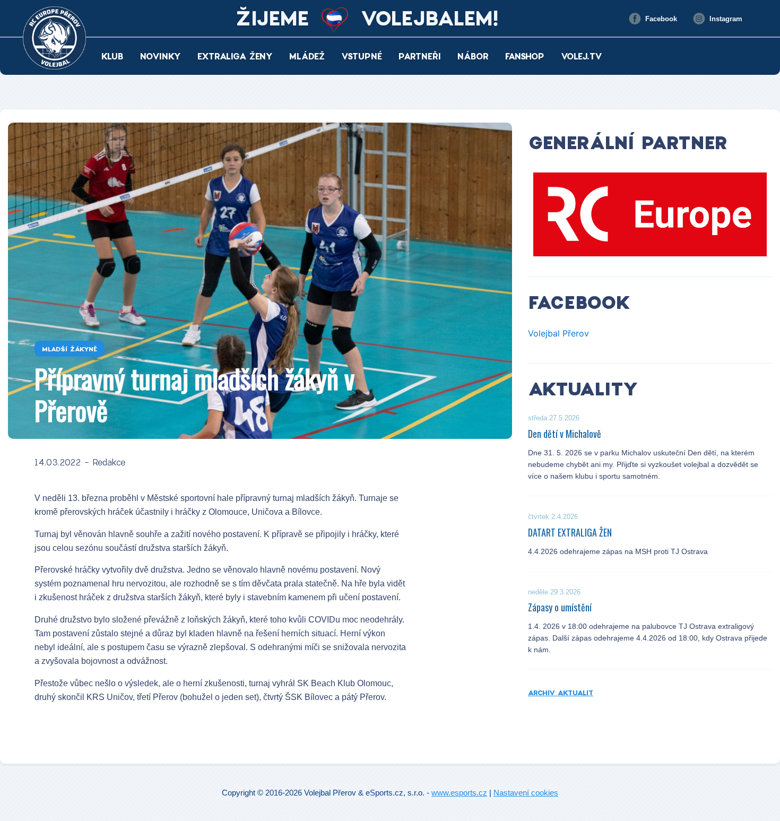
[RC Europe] (650, 214)
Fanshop (524, 56)
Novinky (160, 56)
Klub (112, 56)
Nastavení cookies (525, 792)
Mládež (307, 56)
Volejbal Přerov (558, 333)
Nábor (473, 56)
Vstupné (361, 56)
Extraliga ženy (235, 56)
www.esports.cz (459, 792)
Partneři (419, 56)
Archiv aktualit (560, 692)
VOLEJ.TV (581, 56)
